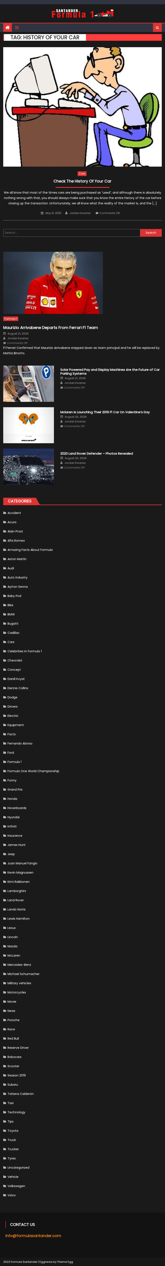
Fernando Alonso (20, 743)
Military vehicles (19, 983)
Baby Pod (14, 596)
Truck (12, 1140)
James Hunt (17, 845)
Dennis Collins (18, 688)
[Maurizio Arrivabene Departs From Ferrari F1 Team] (82, 283)
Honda (12, 799)
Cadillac (14, 633)
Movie (12, 1001)
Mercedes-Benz (19, 965)
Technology (16, 1112)
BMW (11, 614)
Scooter (13, 1066)
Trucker (13, 1149)
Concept (14, 670)
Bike (10, 605)
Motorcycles (17, 992)
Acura (12, 522)
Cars (82, 173)
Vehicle (13, 1177)
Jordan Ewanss (79, 213)
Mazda (12, 946)
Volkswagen (16, 1186)
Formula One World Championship (33, 771)
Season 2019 (17, 1075)
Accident (14, 513)
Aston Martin (17, 559)
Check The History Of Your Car (82, 181)
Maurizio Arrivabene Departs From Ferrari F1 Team (50, 327)
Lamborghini (17, 891)
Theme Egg (65, 1262)
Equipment (16, 725)
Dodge (12, 697)
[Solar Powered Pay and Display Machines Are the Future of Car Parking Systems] (28, 384)
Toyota (13, 1131)
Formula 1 (11, 319)
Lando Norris (17, 909)
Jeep (11, 854)
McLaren (14, 955)
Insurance (15, 835)
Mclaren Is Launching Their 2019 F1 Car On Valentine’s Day (105, 412)
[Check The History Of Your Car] (82, 107)
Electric (13, 716)
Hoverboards (17, 808)
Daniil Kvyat (16, 679)
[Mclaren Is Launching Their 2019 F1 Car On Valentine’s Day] (28, 425)
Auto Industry (18, 577)
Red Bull (13, 1038)
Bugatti (13, 623)
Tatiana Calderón (21, 1094)
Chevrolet (15, 660)
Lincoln (13, 937)
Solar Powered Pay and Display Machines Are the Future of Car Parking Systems (110, 371)
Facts (12, 734)
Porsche (14, 1020)
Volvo (12, 1195)
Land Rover (16, 900)
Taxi (11, 1103)
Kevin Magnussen (21, 872)
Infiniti (12, 826)
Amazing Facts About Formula (30, 550)
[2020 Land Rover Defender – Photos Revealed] (28, 467)
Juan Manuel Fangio (22, 863)
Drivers (13, 706)
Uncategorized (18, 1167)
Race (11, 1029)
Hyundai (14, 817)
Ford (11, 753)
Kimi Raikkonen (19, 882)
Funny (12, 780)
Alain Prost (15, 531)
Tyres (12, 1158)
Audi (11, 568)
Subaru (13, 1084)
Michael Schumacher (24, 974)
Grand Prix (15, 789)
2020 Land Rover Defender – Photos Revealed (96, 453)
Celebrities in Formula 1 (25, 651)
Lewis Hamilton (19, 918)
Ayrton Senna (18, 587)
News (11, 1011)
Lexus (12, 928)
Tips (11, 1121)
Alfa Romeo (16, 540)
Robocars (14, 1057)
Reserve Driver (18, 1048)
